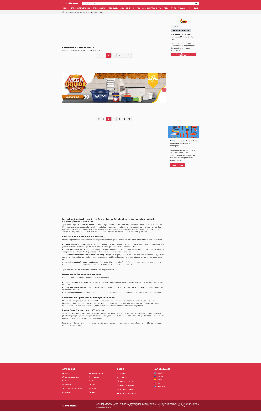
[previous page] (103, 55)
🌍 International (159, 386)
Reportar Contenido (127, 385)
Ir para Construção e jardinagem (183, 54)
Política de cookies (126, 389)
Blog (196, 8)
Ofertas (72, 8)
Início (65, 8)
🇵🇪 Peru (157, 383)
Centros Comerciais (99, 8)
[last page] (129, 55)
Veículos (181, 8)
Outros (189, 8)
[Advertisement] (114, 28)
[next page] (124, 55)
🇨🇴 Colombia (158, 376)
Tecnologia (113, 8)
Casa (143, 8)
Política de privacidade (128, 393)
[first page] (98, 55)
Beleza (128, 8)
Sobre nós (123, 377)
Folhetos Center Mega (73, 12)
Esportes (136, 8)
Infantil (173, 8)
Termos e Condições (127, 381)
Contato (123, 373)
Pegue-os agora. (177, 165)
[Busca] (197, 3)
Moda (122, 8)
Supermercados (83, 8)
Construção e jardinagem (157, 8)
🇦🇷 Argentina (158, 373)
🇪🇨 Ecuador (158, 380)
